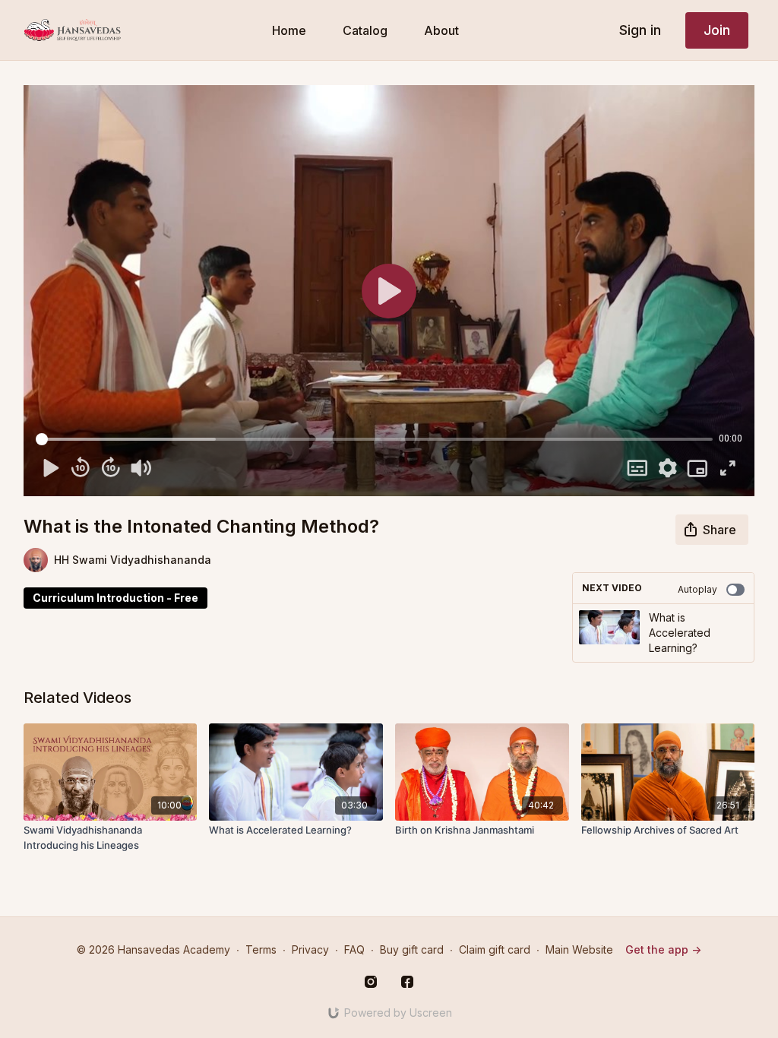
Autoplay (697, 589)
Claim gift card (494, 949)
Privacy (310, 949)
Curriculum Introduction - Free (115, 597)
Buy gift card (412, 949)
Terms (261, 949)
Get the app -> (663, 949)
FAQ (354, 949)
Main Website (579, 949)
